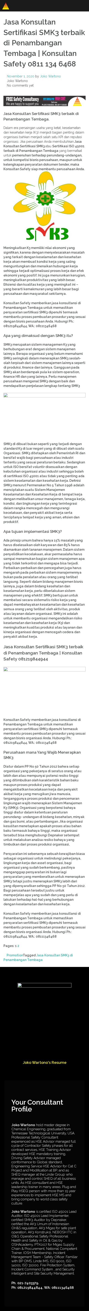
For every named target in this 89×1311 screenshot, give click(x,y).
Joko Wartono (50, 76)
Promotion (15, 955)
